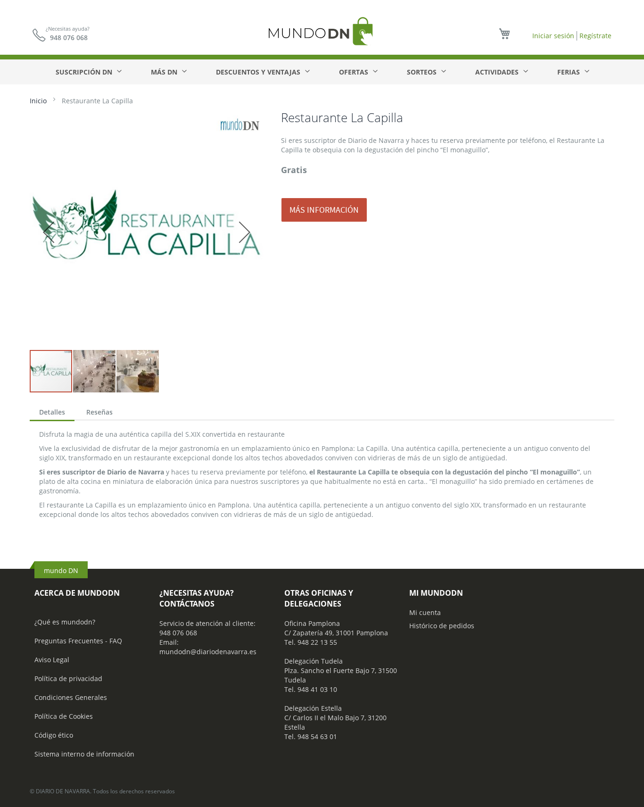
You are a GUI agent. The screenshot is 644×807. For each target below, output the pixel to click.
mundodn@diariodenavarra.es (207, 651)
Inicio (38, 100)
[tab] (52, 413)
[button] (48, 232)
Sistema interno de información (84, 753)
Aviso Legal (51, 659)
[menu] (322, 71)
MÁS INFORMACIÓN (324, 209)
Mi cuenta (425, 612)
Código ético (53, 735)
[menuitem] (88, 71)
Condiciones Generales (70, 697)
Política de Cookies (63, 716)
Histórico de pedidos (441, 625)
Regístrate (595, 35)
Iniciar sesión (553, 35)
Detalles (52, 412)
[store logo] (322, 30)
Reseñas (99, 412)
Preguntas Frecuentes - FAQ (78, 640)
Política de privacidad (68, 678)
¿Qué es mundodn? (64, 621)
